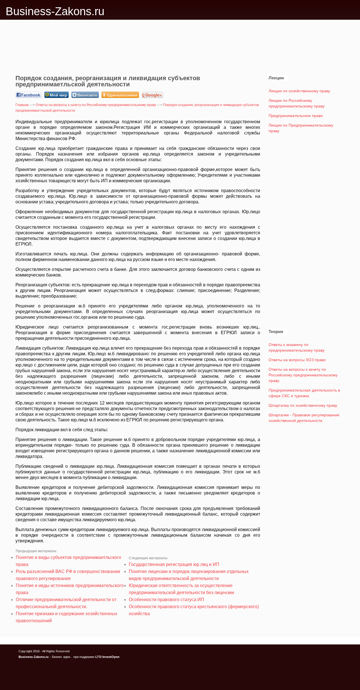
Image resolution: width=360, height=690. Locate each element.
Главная (22, 105)
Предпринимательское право (296, 115)
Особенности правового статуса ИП (166, 599)
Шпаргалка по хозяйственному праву (303, 405)
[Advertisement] (180, 44)
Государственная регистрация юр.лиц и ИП (174, 564)
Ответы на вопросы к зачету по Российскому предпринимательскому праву (96, 105)
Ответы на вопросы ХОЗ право (297, 360)
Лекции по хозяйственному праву (299, 91)
